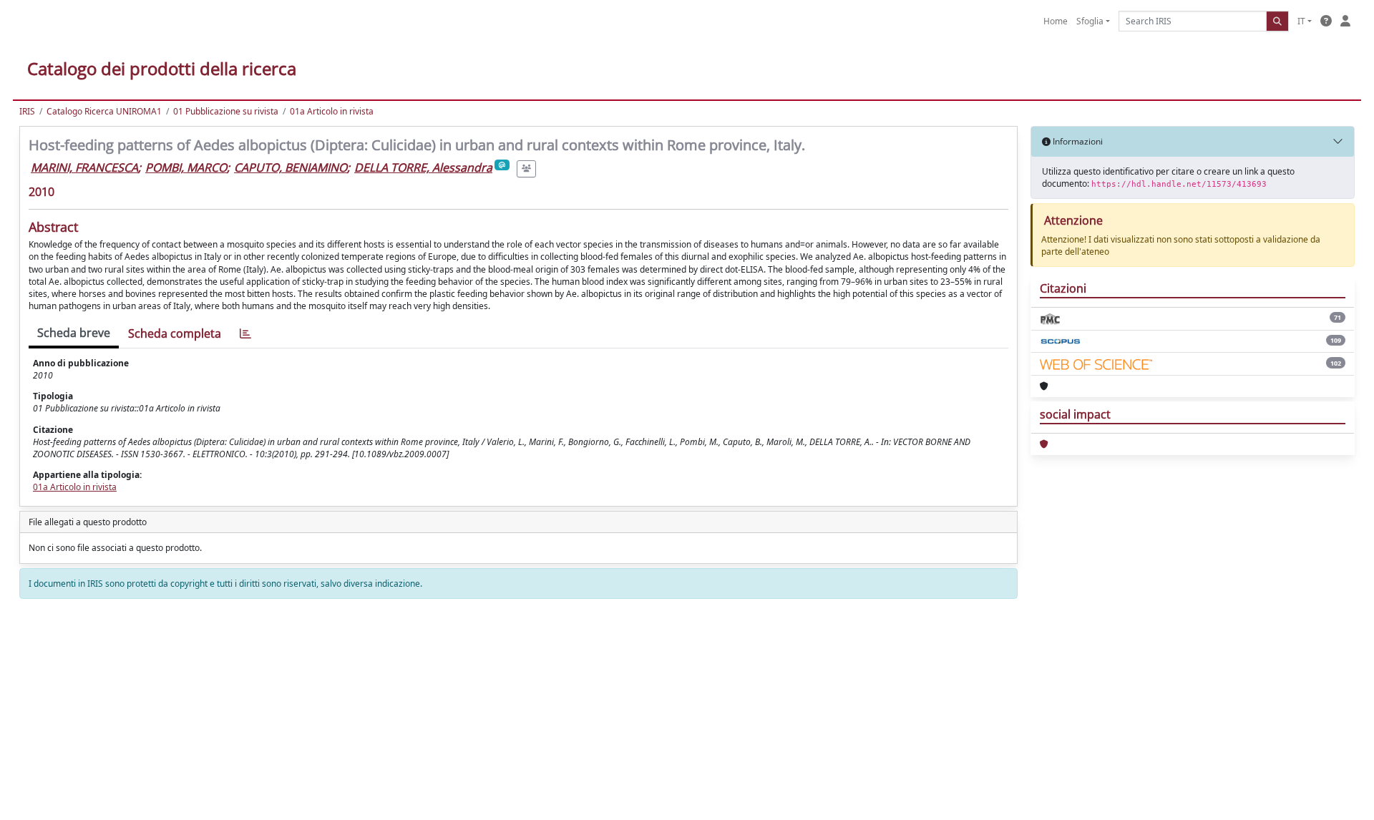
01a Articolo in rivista (332, 111)
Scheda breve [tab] (73, 333)
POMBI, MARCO (186, 167)
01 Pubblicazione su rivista (225, 111)
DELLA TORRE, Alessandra (423, 167)
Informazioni (1077, 141)
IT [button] (1301, 21)
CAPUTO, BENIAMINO (290, 167)
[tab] (245, 334)
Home (1055, 21)
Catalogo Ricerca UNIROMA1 (104, 111)
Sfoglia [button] (1089, 21)
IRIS (27, 111)
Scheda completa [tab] (174, 333)
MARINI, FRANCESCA (84, 167)
